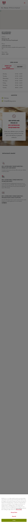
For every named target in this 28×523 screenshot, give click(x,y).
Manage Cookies (14, 512)
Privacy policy (19, 509)
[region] (14, 508)
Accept (14, 520)
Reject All (14, 516)
